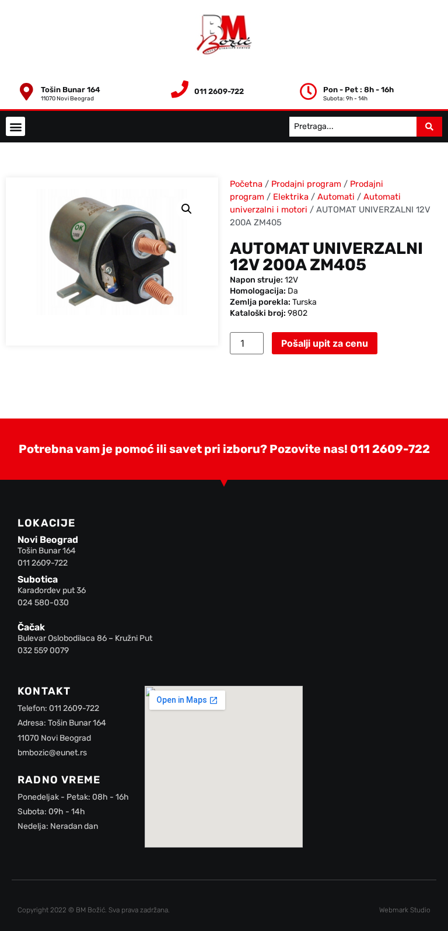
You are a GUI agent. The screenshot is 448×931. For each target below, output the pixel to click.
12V (291, 280)
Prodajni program (306, 184)
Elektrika (291, 196)
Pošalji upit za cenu (324, 343)
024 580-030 (43, 603)
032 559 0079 (43, 650)
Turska (304, 302)
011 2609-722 (390, 449)
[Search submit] (429, 127)
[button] (15, 126)
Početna (246, 184)
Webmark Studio (404, 910)
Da (293, 291)
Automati (336, 196)
